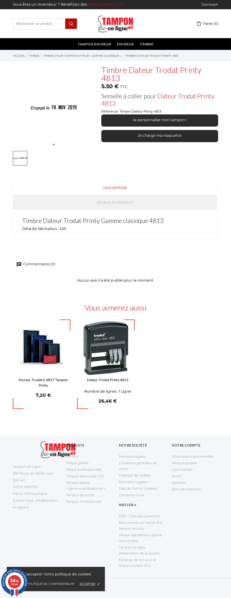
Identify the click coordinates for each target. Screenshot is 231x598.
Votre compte (186, 445)
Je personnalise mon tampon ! (160, 120)
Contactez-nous (131, 495)
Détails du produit (115, 203)
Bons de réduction (186, 489)
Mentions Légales (133, 482)
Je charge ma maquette (160, 135)
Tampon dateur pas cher (85, 476)
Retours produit (184, 463)
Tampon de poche (80, 495)
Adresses (179, 483)
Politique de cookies (135, 475)
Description (115, 188)
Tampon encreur (94, 44)
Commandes (182, 470)
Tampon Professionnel (83, 502)
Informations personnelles (192, 456)
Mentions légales (132, 456)
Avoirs (176, 476)
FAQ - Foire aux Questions (139, 516)
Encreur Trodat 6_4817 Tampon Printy (43, 382)
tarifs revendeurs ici (105, 4)
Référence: (110, 111)
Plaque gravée (77, 463)
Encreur (125, 44)
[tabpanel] (54, 108)
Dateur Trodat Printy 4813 (157, 99)
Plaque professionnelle (84, 470)
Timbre (146, 44)
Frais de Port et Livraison (138, 489)
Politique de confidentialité (51, 584)
